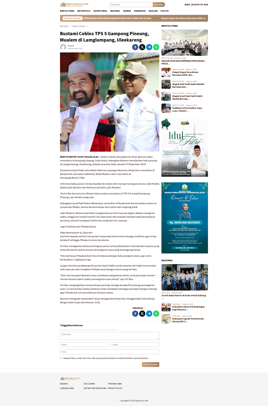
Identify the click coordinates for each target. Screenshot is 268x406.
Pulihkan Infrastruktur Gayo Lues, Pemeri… (187, 109)
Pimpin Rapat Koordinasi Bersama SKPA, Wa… (185, 73)
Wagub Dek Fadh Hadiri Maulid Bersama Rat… (188, 85)
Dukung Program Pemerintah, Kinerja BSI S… (188, 320)
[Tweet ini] (142, 47)
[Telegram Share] (149, 47)
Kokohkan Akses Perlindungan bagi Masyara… (188, 308)
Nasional (165, 293)
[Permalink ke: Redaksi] (63, 46)
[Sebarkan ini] (135, 47)
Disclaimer (89, 383)
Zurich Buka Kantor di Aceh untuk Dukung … (183, 297)
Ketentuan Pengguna (95, 388)
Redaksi (64, 383)
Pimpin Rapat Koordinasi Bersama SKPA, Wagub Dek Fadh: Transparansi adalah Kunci (184, 18)
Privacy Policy (115, 388)
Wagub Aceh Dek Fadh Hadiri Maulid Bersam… (187, 97)
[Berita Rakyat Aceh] (74, 4)
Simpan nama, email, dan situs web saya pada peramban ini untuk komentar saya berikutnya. (106, 358)
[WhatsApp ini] (156, 47)
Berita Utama (167, 58)
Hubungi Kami (67, 388)
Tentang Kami (115, 383)
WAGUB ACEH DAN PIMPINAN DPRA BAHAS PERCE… (183, 62)
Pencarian (158, 4)
